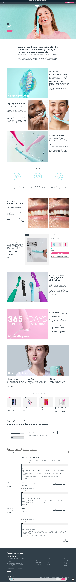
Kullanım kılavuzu (11, 257)
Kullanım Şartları (66, 565)
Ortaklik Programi (65, 556)
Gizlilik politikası (11, 568)
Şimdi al (10, 30)
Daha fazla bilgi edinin (54, 294)
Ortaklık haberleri (66, 558)
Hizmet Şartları (17, 568)
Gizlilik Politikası (66, 567)
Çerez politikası (66, 571)
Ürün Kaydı (58, 554)
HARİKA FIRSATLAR (69, 2)
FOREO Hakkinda (66, 554)
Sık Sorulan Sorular (37, 562)
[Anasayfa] (38, 6)
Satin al (63, 579)
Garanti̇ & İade (38, 560)
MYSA (68, 560)
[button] (73, 579)
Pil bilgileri (39, 564)
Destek (58, 556)
